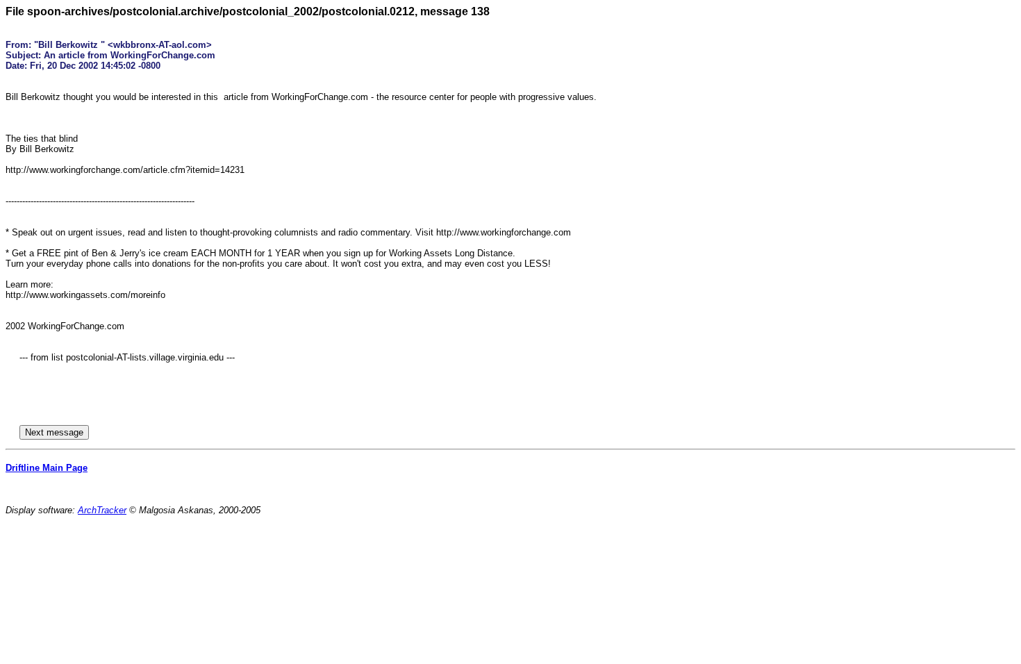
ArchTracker (102, 510)
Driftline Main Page (47, 468)
